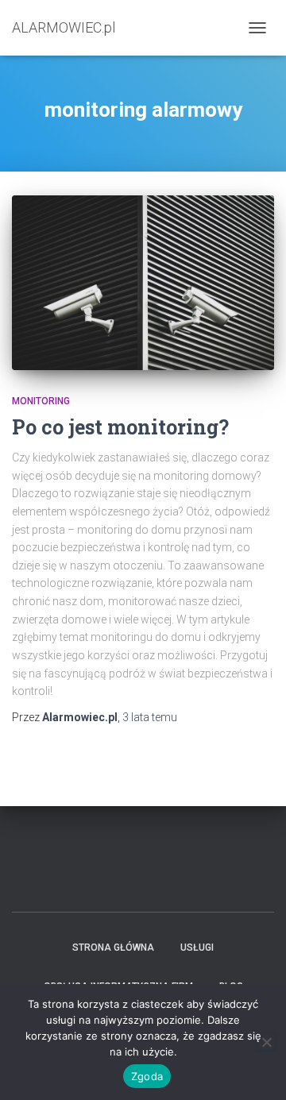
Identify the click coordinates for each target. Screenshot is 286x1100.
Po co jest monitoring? (120, 427)
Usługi (197, 947)
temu (149, 717)
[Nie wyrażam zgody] (266, 1042)
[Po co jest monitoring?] (143, 282)
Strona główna (113, 947)
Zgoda (147, 1076)
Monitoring (41, 401)
